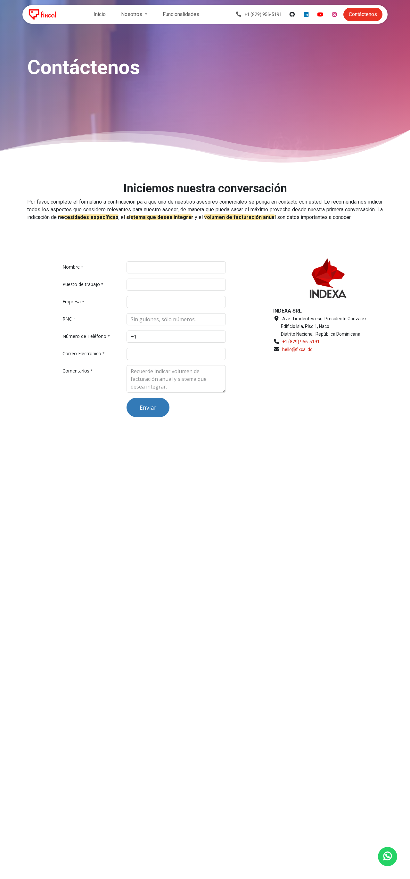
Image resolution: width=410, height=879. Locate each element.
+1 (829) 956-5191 (301, 341)
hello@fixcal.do (297, 349)
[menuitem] (99, 14)
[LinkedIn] (306, 14)
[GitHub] (292, 14)
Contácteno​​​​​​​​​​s (363, 14)
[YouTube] (320, 14)
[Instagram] (334, 14)
